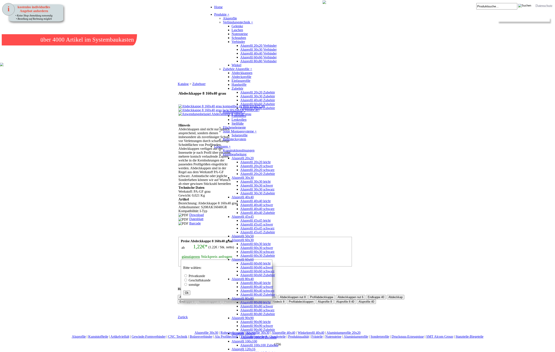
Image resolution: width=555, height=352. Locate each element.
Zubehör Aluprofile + (237, 69)
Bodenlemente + (234, 112)
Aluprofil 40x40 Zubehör (257, 100)
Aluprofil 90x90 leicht (255, 322)
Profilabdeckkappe (321, 297)
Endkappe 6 (187, 301)
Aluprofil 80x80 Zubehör (257, 108)
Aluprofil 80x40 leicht (255, 283)
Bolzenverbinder (201, 336)
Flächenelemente (234, 127)
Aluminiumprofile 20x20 (343, 332)
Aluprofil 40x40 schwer (256, 205)
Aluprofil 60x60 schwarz (257, 271)
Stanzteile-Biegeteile (469, 336)
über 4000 (52, 39)
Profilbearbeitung (234, 154)
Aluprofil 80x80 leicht (255, 302)
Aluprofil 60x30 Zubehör (257, 255)
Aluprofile (230, 18)
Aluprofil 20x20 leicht (255, 162)
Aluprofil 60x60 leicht (255, 263)
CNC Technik (177, 336)
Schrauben (239, 38)
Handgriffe (239, 84)
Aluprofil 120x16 (243, 349)
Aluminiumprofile (356, 336)
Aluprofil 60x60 (243, 259)
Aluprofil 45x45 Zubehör (257, 232)
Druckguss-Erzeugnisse (408, 336)
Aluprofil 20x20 (243, 158)
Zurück (183, 317)
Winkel (236, 65)
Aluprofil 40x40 (243, 197)
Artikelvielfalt (119, 336)
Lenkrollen (239, 119)
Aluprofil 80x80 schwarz (257, 310)
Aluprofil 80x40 (243, 279)
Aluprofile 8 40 (345, 301)
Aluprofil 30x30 (243, 177)
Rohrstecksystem (234, 139)
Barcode (195, 223)
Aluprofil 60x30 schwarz (257, 252)
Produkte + (221, 14)
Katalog (183, 84)
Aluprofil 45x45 (243, 216)
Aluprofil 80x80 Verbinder (258, 61)
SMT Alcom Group (439, 336)
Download (196, 215)
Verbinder (238, 42)
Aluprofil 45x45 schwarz (257, 228)
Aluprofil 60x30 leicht (255, 244)
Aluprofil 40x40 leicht (255, 201)
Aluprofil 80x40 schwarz (257, 290)
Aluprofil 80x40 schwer (256, 287)
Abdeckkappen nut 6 (350, 297)
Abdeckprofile (241, 77)
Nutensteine (240, 34)
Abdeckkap (395, 297)
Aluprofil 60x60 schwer (256, 267)
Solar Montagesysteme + (240, 131)
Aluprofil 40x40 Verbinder (258, 53)
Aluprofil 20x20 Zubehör (257, 92)
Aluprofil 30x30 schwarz (257, 189)
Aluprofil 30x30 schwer (256, 185)
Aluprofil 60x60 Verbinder (258, 57)
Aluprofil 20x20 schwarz (257, 170)
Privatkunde (197, 276)
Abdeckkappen (242, 73)
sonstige (194, 284)
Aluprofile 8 (325, 301)
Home (218, 7)
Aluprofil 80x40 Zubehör (257, 294)
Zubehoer (199, 84)
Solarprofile (240, 135)
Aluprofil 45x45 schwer (256, 224)
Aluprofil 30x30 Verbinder (258, 49)
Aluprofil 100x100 (244, 341)
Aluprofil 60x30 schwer (256, 248)
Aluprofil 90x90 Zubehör (257, 329)
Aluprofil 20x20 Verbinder (258, 45)
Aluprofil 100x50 (243, 333)
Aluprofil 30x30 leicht (255, 181)
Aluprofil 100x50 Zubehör (258, 337)
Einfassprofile (241, 80)
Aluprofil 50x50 (243, 236)
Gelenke (237, 26)
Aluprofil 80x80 (243, 298)
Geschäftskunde (200, 280)
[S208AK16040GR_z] (183, 140)
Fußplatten (239, 116)
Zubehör (237, 88)
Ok (187, 292)
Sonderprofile (380, 336)
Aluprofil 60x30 (243, 240)
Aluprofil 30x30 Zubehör (257, 96)
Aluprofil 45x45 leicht (255, 220)
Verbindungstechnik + (238, 22)
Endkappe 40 (376, 297)
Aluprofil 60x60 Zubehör (257, 104)
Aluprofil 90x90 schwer (256, 326)
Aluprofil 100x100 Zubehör (259, 345)
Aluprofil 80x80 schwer (256, 306)
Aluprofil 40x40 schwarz (257, 209)
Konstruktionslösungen (239, 150)
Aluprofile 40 (366, 301)
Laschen (237, 30)
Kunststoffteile (98, 336)
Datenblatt (196, 219)
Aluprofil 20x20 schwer (256, 166)
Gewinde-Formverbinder (149, 336)
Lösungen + (222, 146)
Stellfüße (238, 123)
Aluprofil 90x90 (243, 318)
